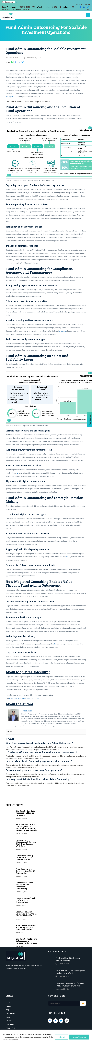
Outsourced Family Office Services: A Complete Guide (24, 857)
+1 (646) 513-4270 (50, 7)
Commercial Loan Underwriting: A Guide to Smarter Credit (26, 914)
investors (62, 331)
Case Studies (10, 1013)
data (54, 644)
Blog (7, 1009)
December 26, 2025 (33, 58)
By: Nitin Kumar (12, 58)
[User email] (11, 732)
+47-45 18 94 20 (25, 9)
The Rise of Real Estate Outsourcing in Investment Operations (26, 941)
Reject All (61, 1037)
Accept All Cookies (79, 1037)
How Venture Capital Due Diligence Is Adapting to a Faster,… (70, 971)
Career (8, 1021)
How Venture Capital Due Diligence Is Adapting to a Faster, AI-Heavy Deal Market (26, 827)
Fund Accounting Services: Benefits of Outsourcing (25, 871)
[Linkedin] (8, 732)
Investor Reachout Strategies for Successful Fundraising (24, 885)
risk (17, 473)
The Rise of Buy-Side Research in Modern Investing (25, 813)
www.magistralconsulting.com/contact (24, 698)
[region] (46, 1036)
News (8, 1017)
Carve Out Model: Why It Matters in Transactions (26, 900)
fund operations (12, 96)
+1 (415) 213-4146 (83, 4)
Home (8, 1002)
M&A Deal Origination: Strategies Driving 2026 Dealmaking (26, 927)
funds (68, 557)
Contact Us (10, 1024)
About (8, 1006)
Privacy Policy (11, 1028)
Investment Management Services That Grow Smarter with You (26, 843)
